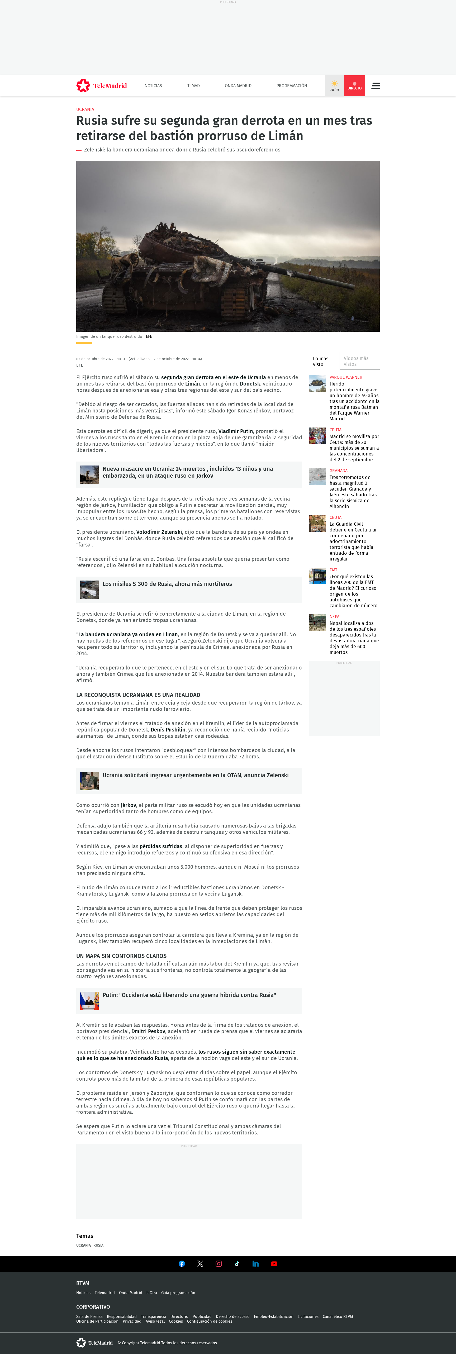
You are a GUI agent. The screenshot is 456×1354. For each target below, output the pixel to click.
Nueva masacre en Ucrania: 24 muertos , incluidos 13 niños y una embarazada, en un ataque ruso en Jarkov (89, 474)
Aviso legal (155, 1321)
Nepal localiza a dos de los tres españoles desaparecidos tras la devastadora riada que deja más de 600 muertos (317, 622)
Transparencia (153, 1317)
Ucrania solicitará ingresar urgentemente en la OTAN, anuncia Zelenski (89, 781)
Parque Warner (346, 377)
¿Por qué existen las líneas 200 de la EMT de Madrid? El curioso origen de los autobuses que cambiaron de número (317, 576)
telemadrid (94, 1343)
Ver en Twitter (200, 1265)
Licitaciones (308, 1317)
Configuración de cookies (209, 1321)
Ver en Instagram (218, 1263)
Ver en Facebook (182, 1265)
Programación (292, 86)
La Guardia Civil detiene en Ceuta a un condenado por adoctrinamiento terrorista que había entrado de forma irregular (317, 523)
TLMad (193, 86)
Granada (339, 471)
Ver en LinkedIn (255, 1263)
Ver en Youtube (274, 1263)
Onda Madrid (238, 86)
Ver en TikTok (237, 1265)
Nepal (335, 617)
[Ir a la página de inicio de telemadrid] (101, 85)
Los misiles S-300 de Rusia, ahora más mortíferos (89, 590)
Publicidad (202, 1317)
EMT (333, 570)
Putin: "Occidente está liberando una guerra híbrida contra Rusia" (89, 1001)
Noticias (153, 86)
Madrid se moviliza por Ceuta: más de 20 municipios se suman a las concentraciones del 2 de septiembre (317, 435)
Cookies (176, 1321)
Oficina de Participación (97, 1321)
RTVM (82, 1283)
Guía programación (178, 1293)
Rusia (98, 1245)
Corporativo (93, 1307)
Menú (375, 85)
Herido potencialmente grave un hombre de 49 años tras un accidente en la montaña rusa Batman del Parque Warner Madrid (317, 383)
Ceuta (335, 430)
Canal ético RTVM (338, 1317)
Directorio (179, 1317)
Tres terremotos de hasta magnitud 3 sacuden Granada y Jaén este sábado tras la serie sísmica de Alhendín (317, 476)
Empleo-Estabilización (273, 1317)
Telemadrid (105, 1293)
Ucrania (85, 109)
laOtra (151, 1293)
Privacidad (132, 1321)
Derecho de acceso (233, 1317)
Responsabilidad (122, 1317)
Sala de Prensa (89, 1317)
